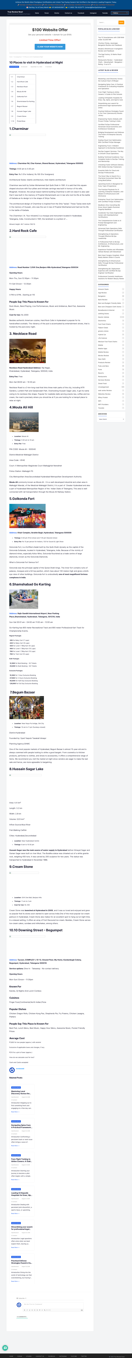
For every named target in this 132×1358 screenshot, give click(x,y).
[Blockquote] (39, 1310)
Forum (19, 1356)
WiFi (99, 401)
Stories (29, 1356)
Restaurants (102, 376)
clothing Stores (103, 314)
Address (13, 163)
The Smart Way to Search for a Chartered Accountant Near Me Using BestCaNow (109, 178)
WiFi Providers (103, 404)
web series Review (105, 390)
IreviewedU (24, 66)
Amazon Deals (103, 289)
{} (47, 1310)
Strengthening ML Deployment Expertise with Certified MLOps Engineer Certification (109, 271)
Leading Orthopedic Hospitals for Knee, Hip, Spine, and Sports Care (21, 1195)
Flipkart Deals (103, 328)
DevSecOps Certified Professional (78, 5)
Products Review (104, 362)
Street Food (102, 383)
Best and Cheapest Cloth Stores (109, 307)
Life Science (102, 338)
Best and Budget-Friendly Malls (109, 303)
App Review (102, 293)
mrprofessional (15, 1097)
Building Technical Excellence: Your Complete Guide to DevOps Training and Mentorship (111, 159)
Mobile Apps (102, 348)
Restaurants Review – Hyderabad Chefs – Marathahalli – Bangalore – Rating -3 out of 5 (110, 62)
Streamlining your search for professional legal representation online (22, 1229)
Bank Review (102, 300)
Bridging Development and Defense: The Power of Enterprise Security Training (111, 134)
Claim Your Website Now (50, 47)
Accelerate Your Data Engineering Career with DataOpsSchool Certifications (110, 215)
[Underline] (29, 1310)
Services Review (104, 380)
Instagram (63, 1356)
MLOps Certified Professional (103, 5)
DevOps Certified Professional (31, 5)
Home (10, 57)
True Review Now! (15, 12)
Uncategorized (17, 57)
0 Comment (48, 66)
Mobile (100, 345)
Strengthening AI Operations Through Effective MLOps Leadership (108, 236)
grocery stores (103, 331)
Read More (15, 1112)
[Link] (44, 1310)
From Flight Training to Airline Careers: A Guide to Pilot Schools (21, 1161)
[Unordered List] (37, 1310)
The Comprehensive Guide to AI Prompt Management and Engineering (109, 223)
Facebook (51, 1356)
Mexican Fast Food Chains (107, 342)
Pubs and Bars (103, 366)
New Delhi (102, 359)
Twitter (84, 1356)
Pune (100, 369)
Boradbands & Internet (106, 310)
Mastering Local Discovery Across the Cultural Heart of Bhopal (21, 1093)
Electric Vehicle (103, 317)
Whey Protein (103, 397)
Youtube (101, 408)
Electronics (102, 321)
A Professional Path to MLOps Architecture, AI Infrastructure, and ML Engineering (110, 244)
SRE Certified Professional (53, 5)
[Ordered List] (34, 1310)
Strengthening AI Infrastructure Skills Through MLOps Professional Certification (110, 263)
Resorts (101, 373)
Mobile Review (103, 352)
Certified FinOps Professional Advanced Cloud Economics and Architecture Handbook (110, 127)
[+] (50, 1310)
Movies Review (103, 355)
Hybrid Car (102, 334)
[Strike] (32, 1310)
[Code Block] (42, 1310)
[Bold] (24, 1310)
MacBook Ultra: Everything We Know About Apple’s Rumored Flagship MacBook (109, 207)
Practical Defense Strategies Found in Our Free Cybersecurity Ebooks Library (21, 1264)
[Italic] (27, 1310)
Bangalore (101, 296)
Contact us (40, 1356)
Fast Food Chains (104, 324)
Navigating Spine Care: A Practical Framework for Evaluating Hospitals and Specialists (21, 1128)
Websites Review (104, 394)
